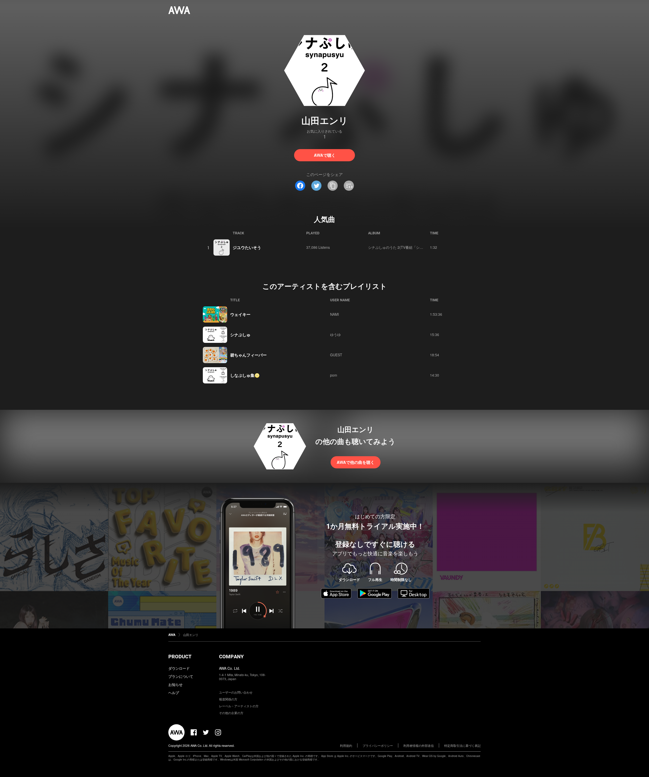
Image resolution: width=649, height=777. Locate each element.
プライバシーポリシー (378, 745)
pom (333, 375)
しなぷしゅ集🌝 (245, 375)
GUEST (336, 354)
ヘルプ (173, 692)
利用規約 (346, 745)
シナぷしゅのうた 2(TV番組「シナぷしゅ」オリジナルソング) (417, 247)
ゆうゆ (335, 334)
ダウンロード (179, 668)
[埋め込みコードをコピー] (349, 186)
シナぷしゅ (240, 335)
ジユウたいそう (247, 247)
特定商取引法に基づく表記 (462, 745)
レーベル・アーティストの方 (239, 706)
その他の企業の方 (231, 713)
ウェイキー (240, 314)
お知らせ (175, 684)
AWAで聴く (324, 155)
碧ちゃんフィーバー (248, 355)
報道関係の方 (228, 699)
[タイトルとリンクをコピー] (333, 186)
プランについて (180, 676)
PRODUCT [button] (179, 657)
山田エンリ (190, 634)
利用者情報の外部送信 (418, 745)
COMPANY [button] (231, 657)
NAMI (334, 314)
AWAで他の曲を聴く (355, 462)
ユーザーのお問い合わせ (236, 692)
